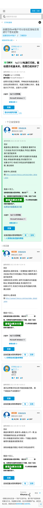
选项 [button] (40, 22)
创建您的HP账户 (9, 36)
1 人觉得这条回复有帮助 (13, 238)
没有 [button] (32, 235)
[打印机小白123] (6, 48)
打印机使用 (8, 22)
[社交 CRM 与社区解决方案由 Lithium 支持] (25, 494)
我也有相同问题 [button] (11, 112)
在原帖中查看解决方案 (13, 207)
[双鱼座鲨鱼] (7, 130)
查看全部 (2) (13, 102)
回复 (9, 107)
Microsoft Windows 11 (17, 98)
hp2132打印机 (15, 94)
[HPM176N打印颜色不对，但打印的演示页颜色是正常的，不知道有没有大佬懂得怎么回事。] (16, 40)
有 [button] (25, 235)
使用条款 (19, 504)
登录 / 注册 (36, 11)
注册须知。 (28, 504)
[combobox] (21, 16)
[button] (38, 46)
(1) (20, 113)
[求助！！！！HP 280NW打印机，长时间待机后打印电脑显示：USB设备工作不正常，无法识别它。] (14, 40)
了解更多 (23, 36)
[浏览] (3, 11)
